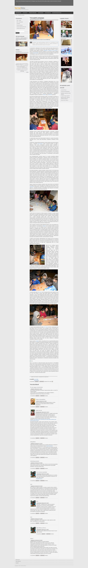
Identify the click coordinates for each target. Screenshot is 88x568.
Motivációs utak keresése (52, 50)
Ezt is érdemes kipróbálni (41, 472)
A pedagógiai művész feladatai (66, 67)
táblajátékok (32, 441)
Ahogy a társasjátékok (40, 399)
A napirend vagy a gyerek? (65, 20)
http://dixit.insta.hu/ (39, 478)
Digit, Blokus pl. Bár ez (41, 527)
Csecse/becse (48, 12)
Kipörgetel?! (46, 50)
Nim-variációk (40, 143)
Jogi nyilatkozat (18, 561)
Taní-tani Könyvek (20, 25)
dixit (31, 484)
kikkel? (31, 538)
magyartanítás (25, 65)
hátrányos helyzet (19, 64)
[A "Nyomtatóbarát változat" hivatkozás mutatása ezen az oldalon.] (52, 381)
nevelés (26, 66)
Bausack (44, 225)
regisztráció (36, 381)
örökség (22, 71)
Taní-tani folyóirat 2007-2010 (21, 26)
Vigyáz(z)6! (31, 186)
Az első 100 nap (63, 38)
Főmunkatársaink (32, 12)
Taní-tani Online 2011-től (21, 28)
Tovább (27, 72)
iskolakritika (26, 64)
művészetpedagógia (21, 66)
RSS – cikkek (19, 20)
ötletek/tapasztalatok (34, 461)
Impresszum (18, 559)
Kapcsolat (25, 12)
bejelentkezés (42, 381)
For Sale (45, 327)
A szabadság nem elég (64, 46)
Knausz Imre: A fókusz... (65, 100)
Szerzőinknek (18, 12)
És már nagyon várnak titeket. (36, 387)
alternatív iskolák (19, 63)
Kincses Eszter (36, 380)
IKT (23, 64)
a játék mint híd (38, 410)
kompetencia (18, 65)
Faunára (44, 94)
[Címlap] (21, 8)
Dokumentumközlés (64, 29)
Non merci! (40, 292)
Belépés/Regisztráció (56, 12)
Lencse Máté (36, 379)
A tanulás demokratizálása (65, 91)
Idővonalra (50, 94)
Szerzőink (18, 23)
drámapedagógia (25, 63)
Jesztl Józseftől (35, 52)
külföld (21, 65)
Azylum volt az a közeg (64, 56)
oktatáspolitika (24, 67)
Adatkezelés (40, 12)
